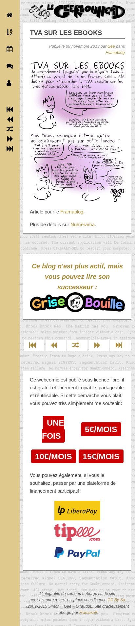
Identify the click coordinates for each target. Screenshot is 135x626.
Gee (111, 46)
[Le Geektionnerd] (77, 12)
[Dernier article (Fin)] (10, 149)
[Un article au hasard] (10, 129)
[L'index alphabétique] (8, 32)
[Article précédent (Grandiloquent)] (10, 119)
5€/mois (101, 429)
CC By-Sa (116, 600)
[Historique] (8, 49)
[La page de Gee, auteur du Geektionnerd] (8, 83)
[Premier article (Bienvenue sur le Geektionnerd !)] (10, 109)
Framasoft (88, 612)
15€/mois (101, 456)
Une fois (53, 429)
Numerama (82, 224)
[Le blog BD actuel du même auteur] (8, 66)
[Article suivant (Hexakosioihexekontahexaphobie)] (10, 139)
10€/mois (53, 456)
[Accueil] (8, 15)
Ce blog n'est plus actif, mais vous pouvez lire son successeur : (77, 276)
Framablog (115, 52)
